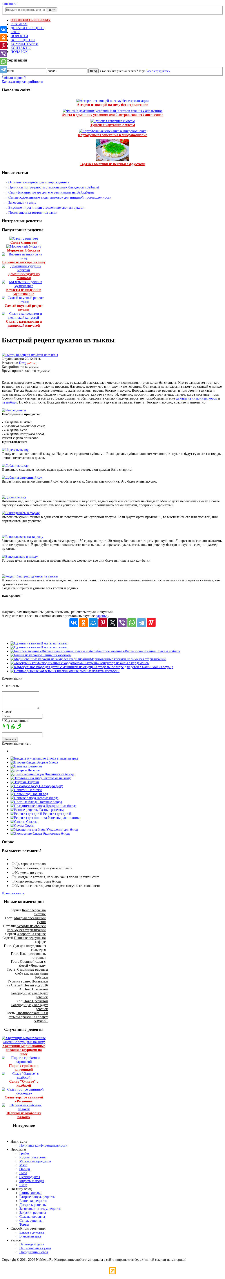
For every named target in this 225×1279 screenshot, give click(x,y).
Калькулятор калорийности (22, 81)
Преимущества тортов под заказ (32, 212)
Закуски (32, 782)
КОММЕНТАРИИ (24, 44)
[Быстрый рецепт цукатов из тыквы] (30, 355)
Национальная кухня (35, 1248)
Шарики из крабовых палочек (24, 1115)
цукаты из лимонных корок (196, 398)
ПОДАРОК (19, 52)
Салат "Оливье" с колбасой (23, 1083)
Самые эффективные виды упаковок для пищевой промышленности (59, 197)
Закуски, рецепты (32, 1212)
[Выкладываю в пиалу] (20, 556)
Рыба (23, 1173)
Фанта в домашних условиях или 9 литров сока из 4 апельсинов (112, 115)
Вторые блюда (47, 762)
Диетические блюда (59, 774)
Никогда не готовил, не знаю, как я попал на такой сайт (57, 877)
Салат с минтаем (23, 242)
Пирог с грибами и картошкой (23, 1067)
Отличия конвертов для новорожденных (38, 182)
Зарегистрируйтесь (158, 70)
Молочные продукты (35, 1161)
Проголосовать (13, 893)
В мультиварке (30, 1236)
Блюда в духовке (31, 1232)
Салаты (31, 821)
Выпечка (34, 766)
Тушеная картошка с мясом (112, 125)
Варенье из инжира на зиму (23, 262)
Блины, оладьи (30, 1193)
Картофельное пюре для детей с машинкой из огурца (133, 667)
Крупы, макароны (32, 1157)
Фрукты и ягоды (31, 1181)
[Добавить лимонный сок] (22, 477)
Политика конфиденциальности (43, 1145)
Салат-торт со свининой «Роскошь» (24, 1099)
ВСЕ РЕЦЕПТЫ (23, 40)
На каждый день (31, 1244)
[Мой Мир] (93, 622)
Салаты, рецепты (32, 1216)
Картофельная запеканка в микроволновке (112, 135)
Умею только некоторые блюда (38, 881)
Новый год (39, 794)
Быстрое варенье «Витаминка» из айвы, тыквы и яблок (138, 651)
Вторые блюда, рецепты (37, 1197)
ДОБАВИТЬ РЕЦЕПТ (27, 28)
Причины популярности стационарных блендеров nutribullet (53, 187)
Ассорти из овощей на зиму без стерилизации (112, 105)
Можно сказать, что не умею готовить (43, 868)
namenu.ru (9, 3)
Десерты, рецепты (33, 1205)
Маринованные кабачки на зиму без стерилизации (128, 659)
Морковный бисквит (23, 250)
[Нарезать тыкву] (15, 450)
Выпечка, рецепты (33, 1201)
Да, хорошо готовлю (30, 864)
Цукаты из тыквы (54, 643)
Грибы (24, 1153)
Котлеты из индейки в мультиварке (23, 292)
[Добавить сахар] (15, 465)
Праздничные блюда (60, 806)
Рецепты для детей (56, 814)
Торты (24, 1224)
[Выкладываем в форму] (21, 513)
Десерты (33, 770)
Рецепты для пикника (63, 818)
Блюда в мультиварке (62, 758)
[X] (112, 622)
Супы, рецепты (30, 1220)
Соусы (29, 825)
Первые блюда (47, 798)
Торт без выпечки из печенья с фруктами (112, 164)
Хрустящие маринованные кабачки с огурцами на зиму (23, 1050)
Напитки (34, 790)
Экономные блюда (56, 833)
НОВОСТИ (19, 36)
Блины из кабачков (56, 655)
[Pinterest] (102, 622)
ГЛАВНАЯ (19, 24)
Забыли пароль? (14, 78)
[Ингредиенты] (14, 410)
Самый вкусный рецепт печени (24, 307)
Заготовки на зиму (22, 202)
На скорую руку (50, 786)
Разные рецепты (51, 810)
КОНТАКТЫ (21, 48)
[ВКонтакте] (73, 622)
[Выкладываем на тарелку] (22, 537)
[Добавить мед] (14, 497)
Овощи (24, 1169)
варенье (102, 616)
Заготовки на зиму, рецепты (40, 1208)
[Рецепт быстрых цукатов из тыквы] (30, 576)
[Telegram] (141, 622)
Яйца (23, 1185)
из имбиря (9, 402)
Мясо (23, 1165)
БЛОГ (15, 32)
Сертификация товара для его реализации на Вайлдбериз (51, 192)
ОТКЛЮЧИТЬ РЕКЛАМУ (31, 20)
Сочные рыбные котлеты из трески (93, 671)
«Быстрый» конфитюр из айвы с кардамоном (115, 663)
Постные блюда (50, 802)
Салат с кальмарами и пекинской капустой (24, 323)
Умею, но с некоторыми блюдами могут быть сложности (57, 886)
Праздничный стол (33, 1252)
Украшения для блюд (61, 829)
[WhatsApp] (131, 622)
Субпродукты (29, 1177)
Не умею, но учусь (29, 872)
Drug (22, 363)
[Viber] (122, 622)
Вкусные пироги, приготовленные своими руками (46, 207)
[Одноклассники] (83, 622)
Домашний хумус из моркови (24, 276)
